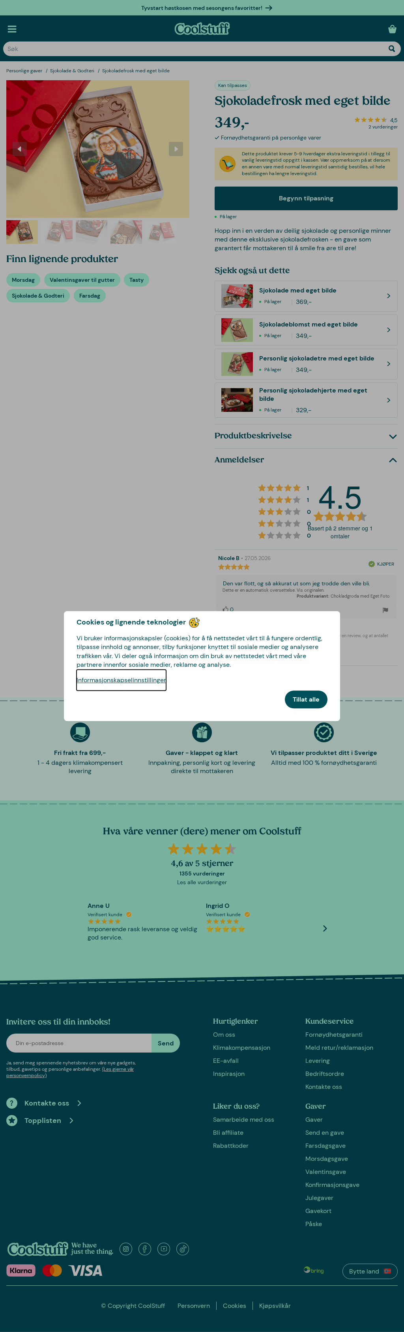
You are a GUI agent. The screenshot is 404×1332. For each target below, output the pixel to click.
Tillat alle (306, 699)
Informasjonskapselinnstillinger (121, 680)
